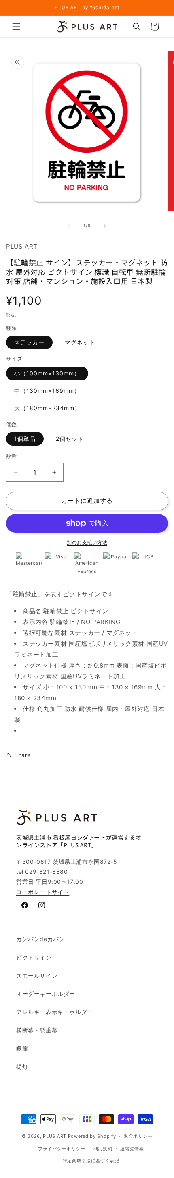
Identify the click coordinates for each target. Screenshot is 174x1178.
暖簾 (22, 1048)
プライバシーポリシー (61, 1148)
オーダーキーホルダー (45, 993)
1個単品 (25, 438)
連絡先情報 (132, 1148)
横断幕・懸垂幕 (36, 1030)
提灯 (22, 1066)
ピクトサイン (34, 957)
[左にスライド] (69, 226)
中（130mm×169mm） (47, 390)
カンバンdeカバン (40, 938)
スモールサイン (36, 975)
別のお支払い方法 (87, 542)
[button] (16, 26)
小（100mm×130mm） (47, 373)
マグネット (80, 342)
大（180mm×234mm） (47, 407)
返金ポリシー (138, 1136)
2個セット (70, 438)
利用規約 (102, 1148)
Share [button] (22, 754)
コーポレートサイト (42, 891)
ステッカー (29, 342)
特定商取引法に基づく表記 (91, 1160)
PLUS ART (54, 1136)
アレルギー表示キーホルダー (54, 1011)
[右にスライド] (105, 226)
